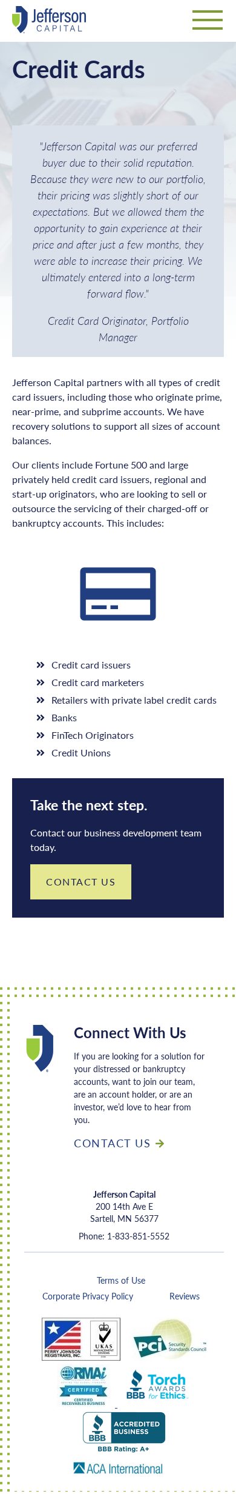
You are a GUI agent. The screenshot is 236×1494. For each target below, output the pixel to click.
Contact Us (81, 882)
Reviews (184, 1296)
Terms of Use (121, 1280)
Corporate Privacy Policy (87, 1296)
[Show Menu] (207, 23)
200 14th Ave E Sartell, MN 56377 (124, 1206)
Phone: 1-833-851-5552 (124, 1236)
